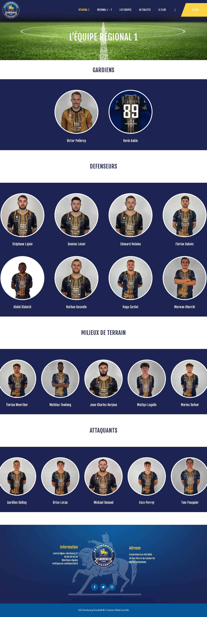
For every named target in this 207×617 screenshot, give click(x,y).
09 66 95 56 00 (71, 556)
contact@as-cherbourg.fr (65, 553)
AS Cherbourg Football (90, 610)
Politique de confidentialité (65, 563)
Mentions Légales (70, 560)
